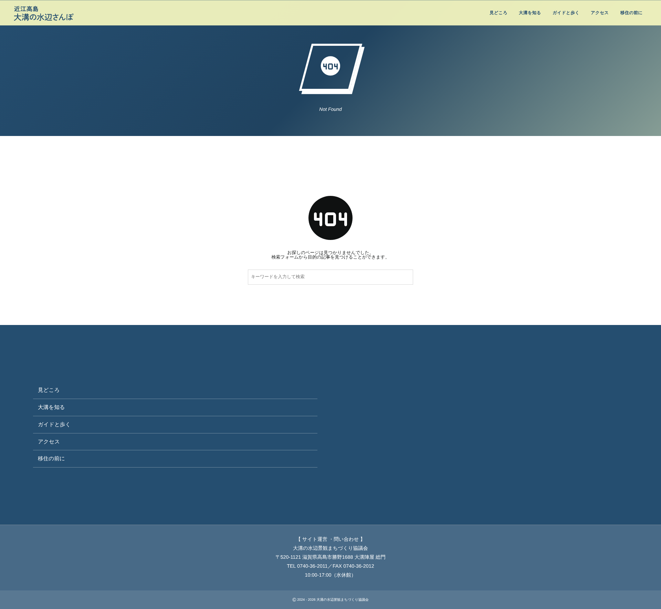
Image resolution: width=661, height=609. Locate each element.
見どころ (49, 390)
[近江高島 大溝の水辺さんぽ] (43, 13)
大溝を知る (51, 407)
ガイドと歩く (54, 425)
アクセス (49, 442)
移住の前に (51, 459)
